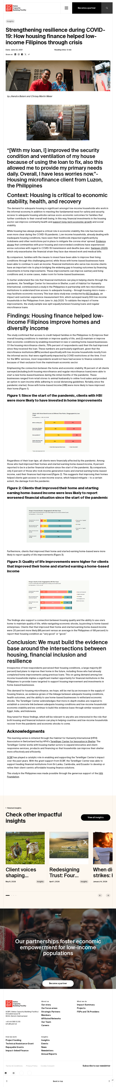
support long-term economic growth (72, 222)
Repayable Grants (15, 1047)
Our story (46, 1005)
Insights (45, 1040)
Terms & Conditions (14, 1066)
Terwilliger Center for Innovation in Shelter (72, 741)
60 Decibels (92, 293)
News (44, 1047)
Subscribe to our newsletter (96, 1066)
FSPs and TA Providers (88, 1012)
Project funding (13, 1040)
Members (46, 1015)
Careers (45, 1025)
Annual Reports (49, 1054)
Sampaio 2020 (99, 248)
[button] (66, 8)
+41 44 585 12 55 (13, 1022)
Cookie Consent (47, 1066)
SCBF (10, 757)
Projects (81, 1008)
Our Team (46, 1022)
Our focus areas (49, 1008)
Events (44, 1043)
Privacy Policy (31, 1066)
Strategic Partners (50, 1012)
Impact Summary (86, 1005)
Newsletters (47, 1050)
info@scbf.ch (11, 1024)
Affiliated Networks (51, 1018)
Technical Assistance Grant (20, 1043)
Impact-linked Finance (17, 1050)
